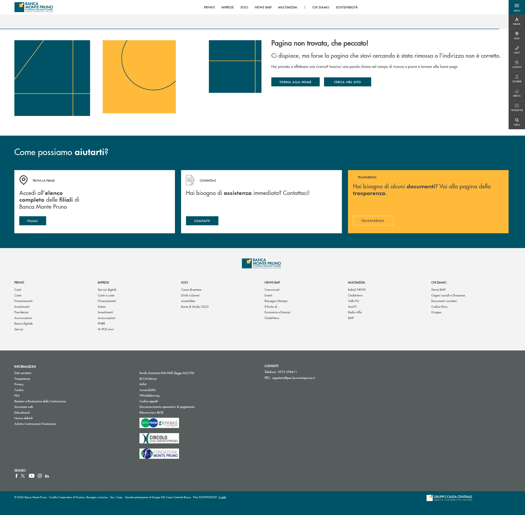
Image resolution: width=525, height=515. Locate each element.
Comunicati (272, 289)
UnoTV (352, 306)
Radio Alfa (355, 312)
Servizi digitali (107, 289)
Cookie (18, 390)
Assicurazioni (23, 318)
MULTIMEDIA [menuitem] (288, 7)
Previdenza (21, 312)
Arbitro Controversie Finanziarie (50, 423)
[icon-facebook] (16, 476)
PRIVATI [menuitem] (209, 7)
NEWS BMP (272, 282)
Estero (102, 306)
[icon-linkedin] (47, 476)
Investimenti (22, 306)
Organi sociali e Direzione (448, 295)
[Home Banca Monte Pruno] (33, 7)
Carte (17, 295)
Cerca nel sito (347, 82)
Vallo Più (353, 301)
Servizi (18, 329)
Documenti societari (444, 301)
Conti (17, 289)
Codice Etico (439, 306)
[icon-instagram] (40, 476)
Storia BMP (438, 289)
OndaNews (272, 318)
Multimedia (356, 282)
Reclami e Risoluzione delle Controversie (40, 401)
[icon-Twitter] (23, 476)
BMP (351, 318)
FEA (17, 395)
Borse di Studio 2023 (195, 306)
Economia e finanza (277, 312)
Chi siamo (438, 282)
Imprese (103, 282)
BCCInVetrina (148, 378)
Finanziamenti (23, 301)
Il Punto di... (272, 306)
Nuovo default (23, 418)
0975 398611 (287, 372)
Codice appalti (164, 401)
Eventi (268, 295)
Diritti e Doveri (190, 295)
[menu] (281, 7)
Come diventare (191, 289)
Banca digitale (23, 323)
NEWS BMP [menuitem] (263, 7)
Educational (22, 412)
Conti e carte (106, 295)
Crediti (222, 497)
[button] (517, 7)
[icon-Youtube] (32, 476)
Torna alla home (296, 82)
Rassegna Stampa (276, 301)
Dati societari (22, 373)
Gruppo (436, 312)
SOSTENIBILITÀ (347, 7)
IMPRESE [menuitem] (227, 7)
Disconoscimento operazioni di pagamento (167, 406)
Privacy (19, 384)
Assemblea (188, 301)
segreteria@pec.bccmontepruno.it (293, 377)
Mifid (142, 384)
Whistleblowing (149, 395)
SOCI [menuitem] (244, 7)
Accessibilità (147, 390)
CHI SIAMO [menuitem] (320, 7)
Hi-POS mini (106, 329)
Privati (19, 282)
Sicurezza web (23, 406)
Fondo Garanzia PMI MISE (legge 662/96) (182, 373)
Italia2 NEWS (357, 289)
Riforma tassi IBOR (166, 412)
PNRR (101, 323)
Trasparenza (22, 378)
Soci (184, 282)
